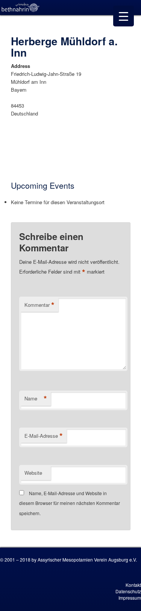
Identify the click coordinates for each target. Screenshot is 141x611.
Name (35, 398)
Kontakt (133, 585)
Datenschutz (128, 591)
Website (33, 472)
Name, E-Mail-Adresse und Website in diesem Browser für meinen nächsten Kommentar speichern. (69, 503)
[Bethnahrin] (20, 7)
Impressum (129, 597)
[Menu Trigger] (123, 16)
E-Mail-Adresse (43, 436)
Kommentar (39, 305)
